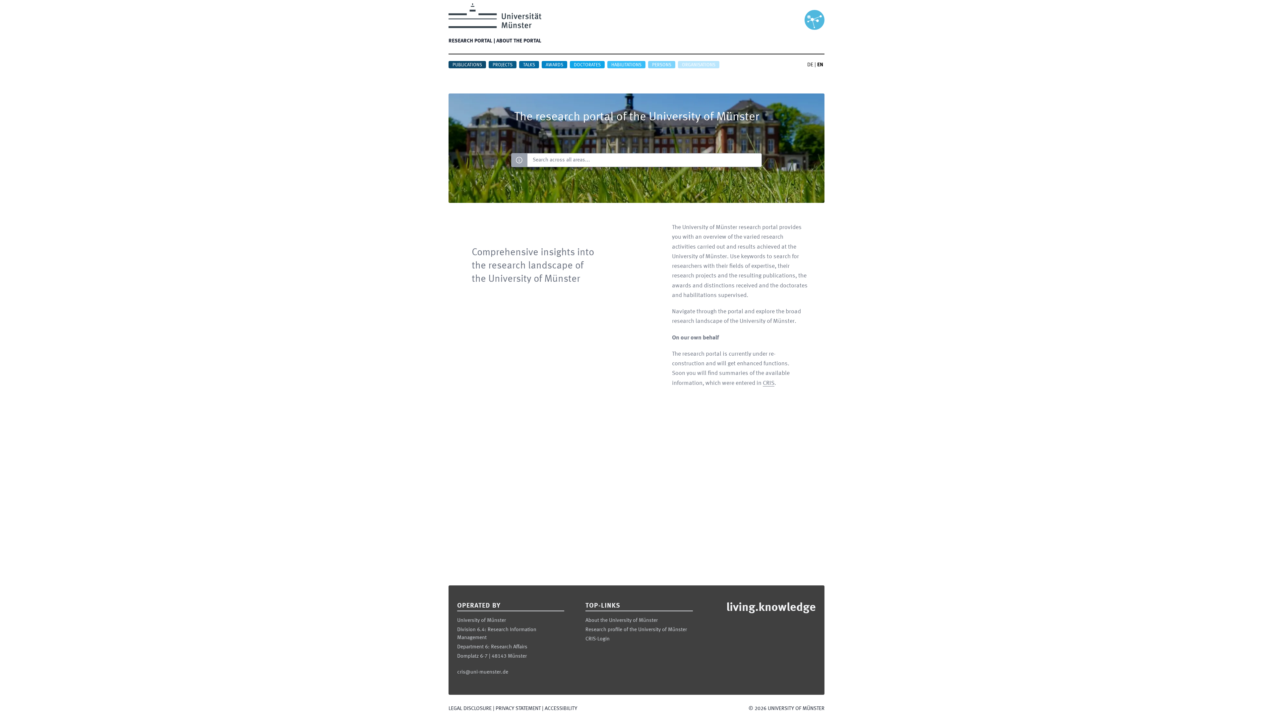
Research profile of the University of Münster (636, 629)
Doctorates (587, 65)
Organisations (698, 65)
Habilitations (626, 65)
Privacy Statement (518, 708)
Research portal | (472, 41)
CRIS (768, 383)
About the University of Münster (621, 620)
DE (810, 65)
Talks (529, 65)
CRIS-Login (597, 639)
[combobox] (644, 160)
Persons (661, 65)
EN (820, 65)
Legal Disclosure (470, 708)
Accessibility (561, 708)
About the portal (518, 41)
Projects (503, 65)
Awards (554, 65)
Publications (467, 65)
